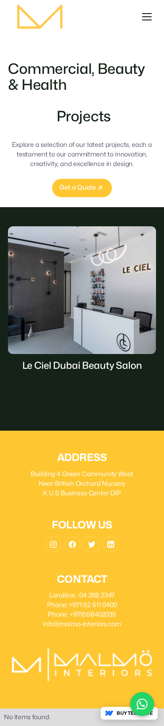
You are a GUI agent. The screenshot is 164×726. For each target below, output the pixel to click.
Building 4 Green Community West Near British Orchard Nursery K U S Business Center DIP (82, 483)
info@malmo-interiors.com (82, 624)
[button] (146, 16)
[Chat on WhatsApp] (142, 704)
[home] (40, 17)
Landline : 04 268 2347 (82, 595)
